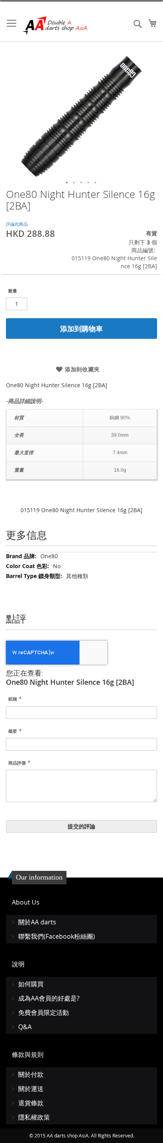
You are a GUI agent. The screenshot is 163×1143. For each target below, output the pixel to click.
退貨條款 (31, 1103)
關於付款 (31, 1074)
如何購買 (31, 984)
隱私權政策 (34, 1117)
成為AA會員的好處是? (49, 998)
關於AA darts (37, 922)
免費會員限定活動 (43, 1012)
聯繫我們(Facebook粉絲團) (56, 936)
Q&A (25, 1026)
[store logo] (55, 25)
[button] (67, 183)
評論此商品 (17, 224)
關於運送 (31, 1088)
